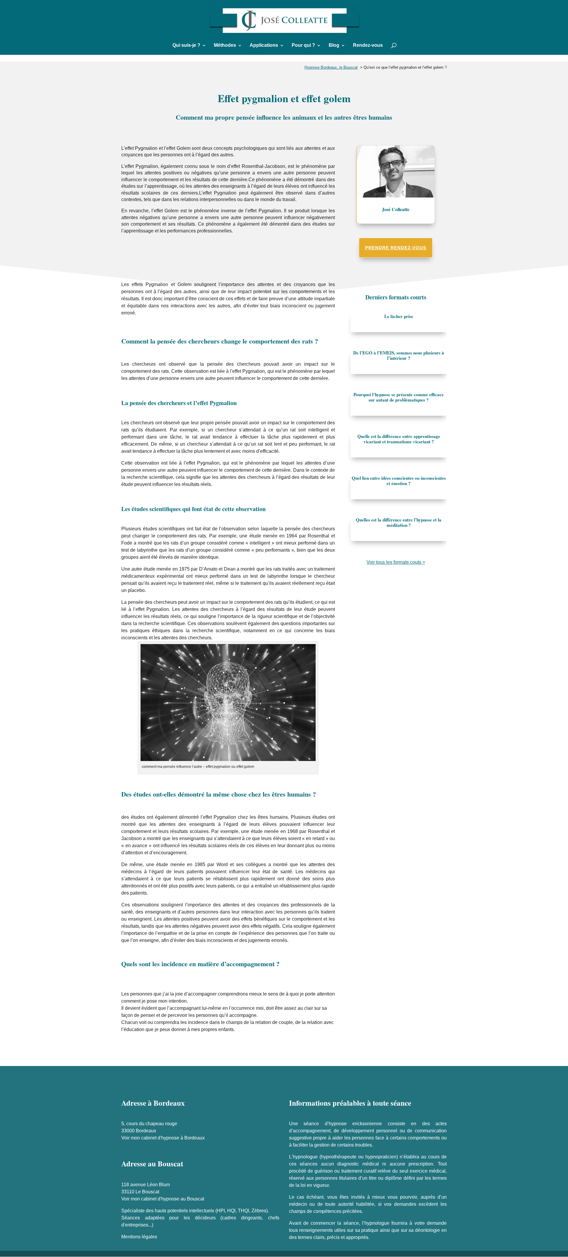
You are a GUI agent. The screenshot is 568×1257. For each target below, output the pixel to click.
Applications (264, 45)
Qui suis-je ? (186, 45)
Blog (334, 45)
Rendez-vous (368, 45)
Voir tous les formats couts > (396, 562)
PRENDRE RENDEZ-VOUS (395, 247)
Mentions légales (139, 1236)
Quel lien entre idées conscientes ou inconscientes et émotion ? (399, 481)
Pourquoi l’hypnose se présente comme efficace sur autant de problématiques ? (399, 397)
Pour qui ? (303, 45)
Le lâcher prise (398, 316)
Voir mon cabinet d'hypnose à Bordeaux (163, 1137)
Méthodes (225, 45)
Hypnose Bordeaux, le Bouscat (331, 67)
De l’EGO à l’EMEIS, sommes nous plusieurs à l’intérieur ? (398, 355)
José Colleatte (395, 209)
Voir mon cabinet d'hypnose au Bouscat (162, 1198)
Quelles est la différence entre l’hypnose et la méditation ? (398, 522)
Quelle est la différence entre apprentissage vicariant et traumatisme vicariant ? (398, 439)
